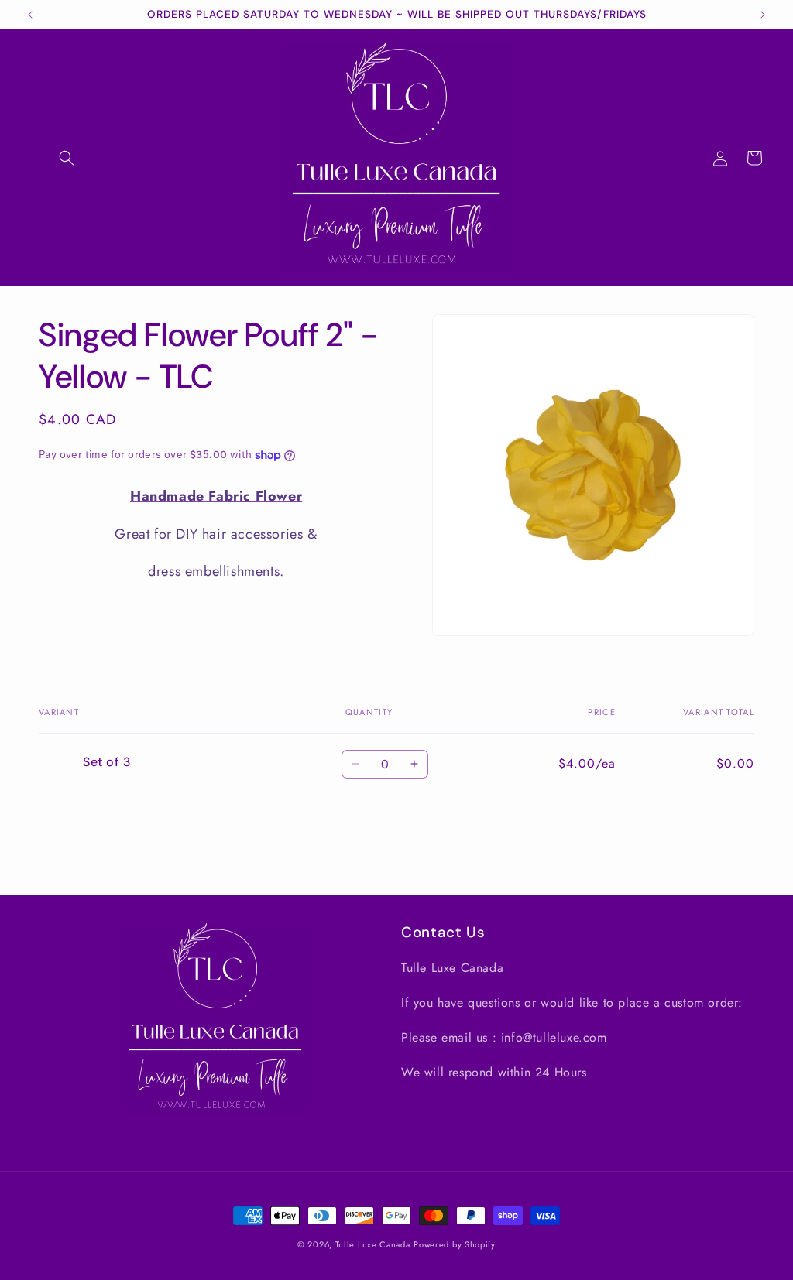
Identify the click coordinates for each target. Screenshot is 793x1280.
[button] (67, 158)
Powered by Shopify (455, 1244)
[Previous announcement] (30, 14)
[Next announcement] (763, 14)
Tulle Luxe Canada (372, 1244)
